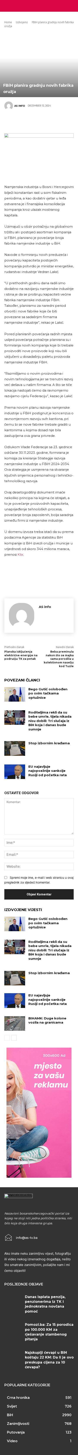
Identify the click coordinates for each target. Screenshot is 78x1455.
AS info (19, 105)
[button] (72, 6)
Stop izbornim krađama (49, 743)
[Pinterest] (36, 120)
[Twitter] (23, 120)
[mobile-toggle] (7, 6)
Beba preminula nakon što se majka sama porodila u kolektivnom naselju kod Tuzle (59, 659)
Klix (20, 554)
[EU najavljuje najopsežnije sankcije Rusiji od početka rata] (14, 771)
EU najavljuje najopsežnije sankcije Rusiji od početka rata (47, 770)
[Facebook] (10, 120)
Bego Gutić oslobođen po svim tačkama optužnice (47, 693)
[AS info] (9, 105)
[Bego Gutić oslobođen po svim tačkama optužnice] (14, 694)
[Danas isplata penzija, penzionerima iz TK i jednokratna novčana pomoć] (13, 1302)
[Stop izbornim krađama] (14, 748)
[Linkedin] (62, 120)
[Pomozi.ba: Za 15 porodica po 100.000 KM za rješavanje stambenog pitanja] (13, 1329)
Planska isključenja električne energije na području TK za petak (20, 655)
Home (8, 22)
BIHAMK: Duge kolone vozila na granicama (47, 1020)
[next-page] (14, 1038)
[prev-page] (7, 1038)
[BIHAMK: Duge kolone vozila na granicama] (14, 1023)
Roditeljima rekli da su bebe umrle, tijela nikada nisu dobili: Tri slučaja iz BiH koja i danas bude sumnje (50, 720)
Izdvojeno (22, 22)
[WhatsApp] (49, 120)
